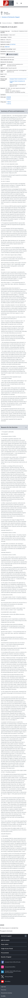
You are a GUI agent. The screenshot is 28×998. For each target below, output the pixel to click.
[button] (14, 111)
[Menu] (21, 3)
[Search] (17, 3)
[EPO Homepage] (8, 3)
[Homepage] (0, 23)
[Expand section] (25, 936)
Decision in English (13, 54)
